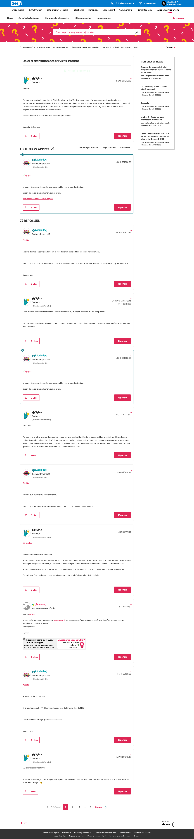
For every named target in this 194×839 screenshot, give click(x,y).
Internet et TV (44, 47)
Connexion (145, 103)
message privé (59, 620)
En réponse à (41, 167)
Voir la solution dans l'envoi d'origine (38, 198)
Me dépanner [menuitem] (104, 18)
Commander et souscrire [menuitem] (57, 18)
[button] (26, 136)
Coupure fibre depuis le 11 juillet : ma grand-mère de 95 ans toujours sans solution (156, 70)
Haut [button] (25, 823)
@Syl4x (28, 175)
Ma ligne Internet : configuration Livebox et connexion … (76, 47)
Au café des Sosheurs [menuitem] (28, 18)
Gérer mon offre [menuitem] (83, 18)
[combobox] (97, 32)
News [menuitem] (10, 18)
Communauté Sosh (28, 47)
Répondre (122, 135)
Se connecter (178, 18)
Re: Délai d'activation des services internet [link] (120, 47)
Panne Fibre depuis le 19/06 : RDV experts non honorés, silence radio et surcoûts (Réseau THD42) (155, 136)
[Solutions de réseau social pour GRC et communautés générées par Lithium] (168, 823)
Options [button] (169, 47)
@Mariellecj (27, 543)
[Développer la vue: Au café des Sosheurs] (41, 18)
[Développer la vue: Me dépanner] (113, 18)
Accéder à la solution (79, 70)
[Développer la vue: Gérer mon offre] (93, 18)
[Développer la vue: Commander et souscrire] (71, 18)
